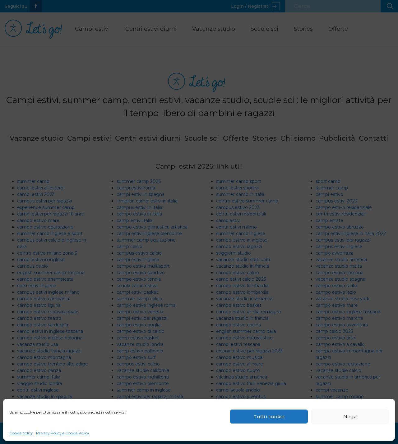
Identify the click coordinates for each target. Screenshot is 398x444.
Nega (350, 416)
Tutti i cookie (269, 416)
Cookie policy (21, 433)
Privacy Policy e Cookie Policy (62, 433)
